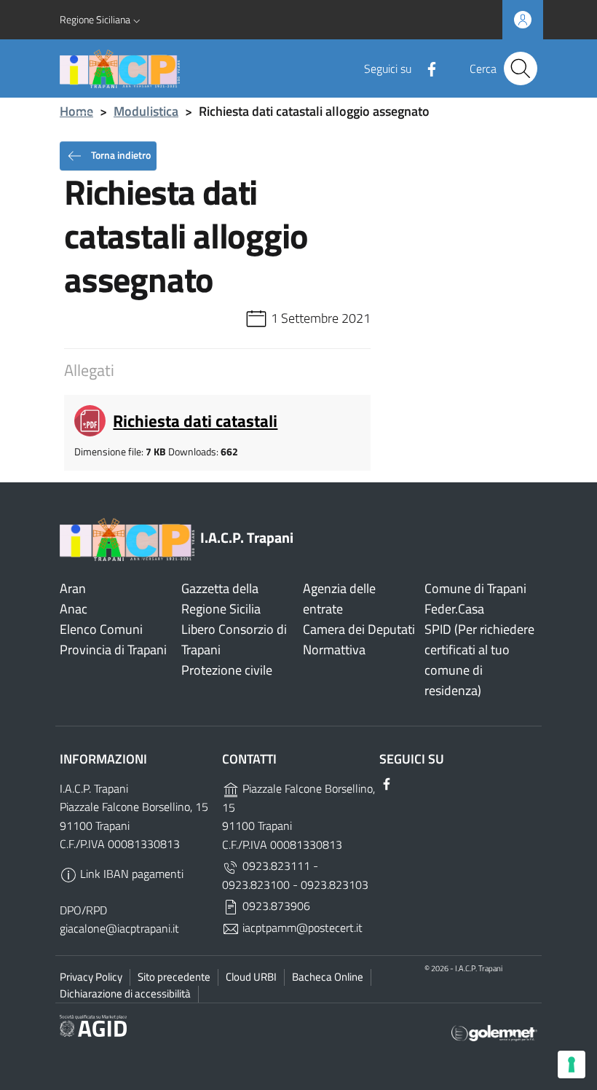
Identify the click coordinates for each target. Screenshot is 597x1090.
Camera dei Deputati (359, 629)
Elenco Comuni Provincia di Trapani (113, 639)
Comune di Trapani (475, 588)
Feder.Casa (454, 609)
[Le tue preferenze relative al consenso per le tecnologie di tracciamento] (571, 1064)
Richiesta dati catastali (195, 421)
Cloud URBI (251, 976)
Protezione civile (226, 670)
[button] (101, 19)
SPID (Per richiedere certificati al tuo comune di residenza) (479, 659)
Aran (73, 588)
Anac (73, 609)
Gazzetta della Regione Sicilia (221, 599)
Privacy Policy (91, 976)
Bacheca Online (327, 976)
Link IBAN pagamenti (130, 873)
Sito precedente (174, 976)
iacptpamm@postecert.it (301, 927)
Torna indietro (120, 154)
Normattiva (334, 649)
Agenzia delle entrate (339, 599)
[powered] (494, 1032)
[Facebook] (425, 68)
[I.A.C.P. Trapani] (210, 68)
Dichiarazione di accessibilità (125, 993)
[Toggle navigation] (84, 112)
